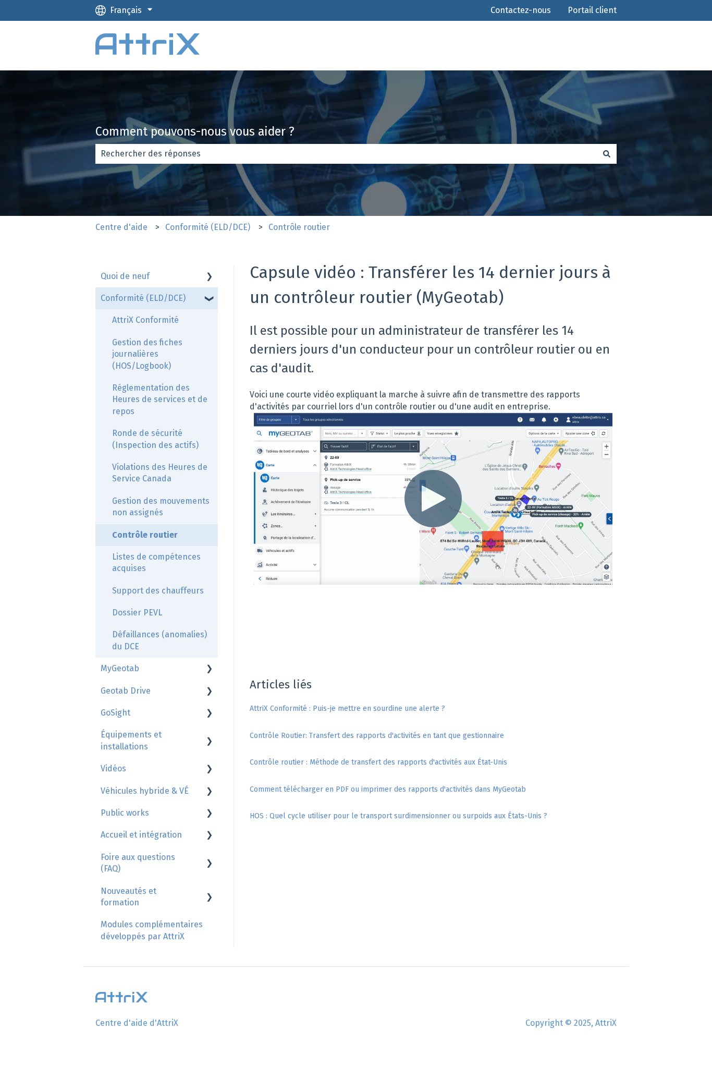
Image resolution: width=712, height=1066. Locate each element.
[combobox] (346, 154)
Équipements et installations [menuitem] (131, 740)
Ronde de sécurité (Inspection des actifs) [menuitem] (155, 439)
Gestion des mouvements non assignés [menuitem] (161, 506)
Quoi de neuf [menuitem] (125, 276)
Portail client (592, 10)
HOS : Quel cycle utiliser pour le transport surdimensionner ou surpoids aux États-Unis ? (398, 815)
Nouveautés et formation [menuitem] (128, 896)
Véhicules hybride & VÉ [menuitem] (145, 791)
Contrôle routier (299, 227)
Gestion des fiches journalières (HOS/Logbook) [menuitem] (147, 354)
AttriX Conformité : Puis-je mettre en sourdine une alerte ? (347, 708)
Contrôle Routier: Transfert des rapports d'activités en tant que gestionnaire (377, 735)
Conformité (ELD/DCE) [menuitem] (143, 298)
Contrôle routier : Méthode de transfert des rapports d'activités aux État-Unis (378, 762)
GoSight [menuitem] (115, 713)
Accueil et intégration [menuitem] (141, 835)
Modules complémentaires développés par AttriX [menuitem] (152, 930)
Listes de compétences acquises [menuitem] (156, 562)
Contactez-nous (520, 10)
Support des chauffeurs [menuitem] (158, 591)
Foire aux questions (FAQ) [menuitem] (138, 863)
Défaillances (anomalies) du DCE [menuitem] (159, 640)
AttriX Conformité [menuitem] (145, 320)
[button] (209, 277)
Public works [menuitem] (125, 813)
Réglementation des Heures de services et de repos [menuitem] (159, 399)
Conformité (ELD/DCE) (207, 227)
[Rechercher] (607, 154)
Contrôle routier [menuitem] (145, 535)
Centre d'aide (121, 227)
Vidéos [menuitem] (113, 768)
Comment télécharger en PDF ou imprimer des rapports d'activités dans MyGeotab (388, 789)
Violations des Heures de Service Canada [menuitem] (159, 472)
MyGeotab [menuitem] (120, 668)
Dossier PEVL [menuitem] (137, 612)
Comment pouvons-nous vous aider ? (194, 131)
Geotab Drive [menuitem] (126, 691)
